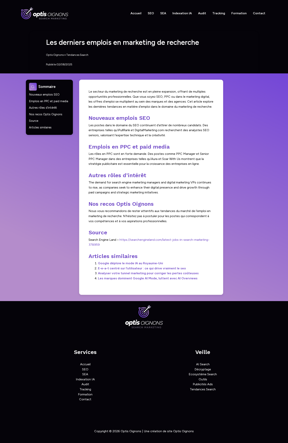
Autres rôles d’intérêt (43, 107)
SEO (151, 13)
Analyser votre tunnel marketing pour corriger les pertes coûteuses (148, 273)
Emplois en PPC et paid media (48, 101)
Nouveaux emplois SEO (44, 94)
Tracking (218, 13)
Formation (239, 13)
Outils (203, 379)
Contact (259, 13)
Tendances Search (77, 54)
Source (33, 121)
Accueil (135, 13)
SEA (163, 13)
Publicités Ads (203, 384)
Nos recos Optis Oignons (45, 114)
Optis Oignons (55, 54)
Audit (202, 13)
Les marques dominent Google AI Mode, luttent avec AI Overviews (147, 278)
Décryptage (203, 369)
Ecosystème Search (203, 374)
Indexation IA (182, 13)
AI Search (203, 364)
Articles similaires (40, 127)
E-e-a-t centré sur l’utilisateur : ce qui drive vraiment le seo (142, 268)
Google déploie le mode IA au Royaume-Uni (130, 263)
